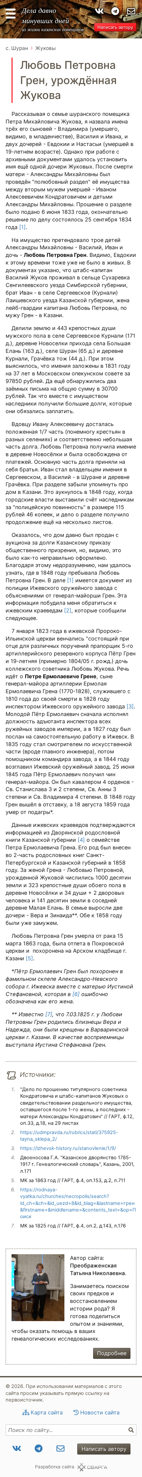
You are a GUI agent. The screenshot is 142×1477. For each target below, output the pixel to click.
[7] (48, 1014)
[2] (67, 610)
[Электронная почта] (131, 11)
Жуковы (45, 48)
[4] (81, 839)
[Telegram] (115, 11)
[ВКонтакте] (99, 11)
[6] (76, 994)
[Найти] (131, 1430)
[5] (29, 958)
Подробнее (111, 1353)
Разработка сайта (54, 1466)
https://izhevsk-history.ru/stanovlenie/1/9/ (68, 1148)
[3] (130, 706)
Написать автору (115, 27)
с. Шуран (17, 48)
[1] (22, 227)
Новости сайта (100, 1412)
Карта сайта (47, 1412)
